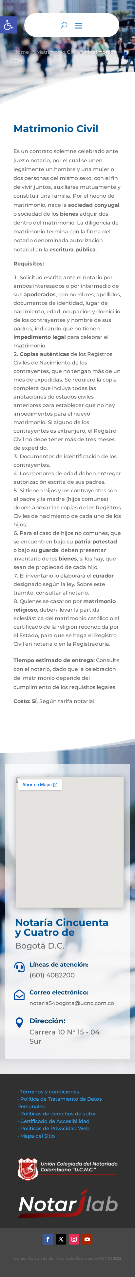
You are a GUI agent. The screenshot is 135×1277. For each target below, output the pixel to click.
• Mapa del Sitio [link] (36, 1136)
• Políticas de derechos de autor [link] (56, 1113)
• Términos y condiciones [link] (48, 1092)
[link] (8, 24)
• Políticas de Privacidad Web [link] (53, 1128)
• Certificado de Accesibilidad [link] (53, 1121)
